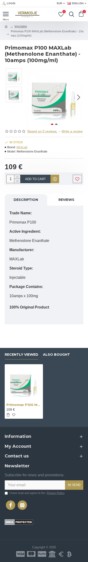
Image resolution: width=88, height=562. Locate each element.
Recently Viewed (21, 355)
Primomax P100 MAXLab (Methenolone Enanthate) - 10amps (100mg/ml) (23, 405)
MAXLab (21, 147)
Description (26, 200)
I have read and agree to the (37, 493)
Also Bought (56, 355)
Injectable (21, 26)
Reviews (66, 200)
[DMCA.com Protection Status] (19, 522)
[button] (30, 97)
